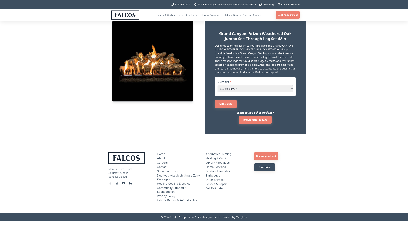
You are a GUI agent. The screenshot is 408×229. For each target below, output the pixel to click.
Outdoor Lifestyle (232, 15)
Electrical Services (252, 15)
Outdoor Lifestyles (218, 171)
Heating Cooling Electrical (174, 183)
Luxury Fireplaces (211, 15)
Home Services (216, 167)
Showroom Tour (167, 171)
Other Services (215, 179)
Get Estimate (225, 104)
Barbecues (213, 175)
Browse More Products (255, 120)
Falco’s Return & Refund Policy (177, 200)
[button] (288, 15)
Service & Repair (216, 184)
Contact (162, 167)
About (161, 158)
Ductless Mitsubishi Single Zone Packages (178, 177)
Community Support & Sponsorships (172, 189)
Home (161, 154)
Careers (162, 162)
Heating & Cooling (166, 15)
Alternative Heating (188, 15)
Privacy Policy (166, 196)
